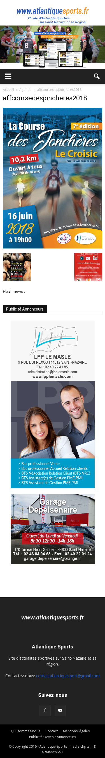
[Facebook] (45, 710)
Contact (51, 731)
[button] (97, 76)
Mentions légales (76, 731)
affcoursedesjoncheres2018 (45, 98)
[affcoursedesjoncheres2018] (52, 247)
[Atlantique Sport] (52, 12)
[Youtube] (60, 710)
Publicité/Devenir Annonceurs (52, 737)
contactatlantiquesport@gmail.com (68, 675)
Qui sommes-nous (25, 731)
